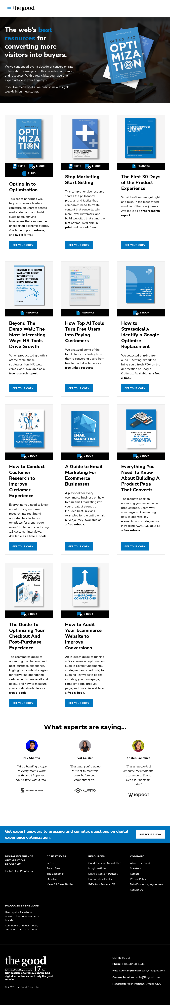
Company (137, 856)
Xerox (50, 863)
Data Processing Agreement (147, 884)
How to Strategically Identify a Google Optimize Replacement (140, 335)
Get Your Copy (22, 245)
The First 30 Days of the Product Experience (140, 183)
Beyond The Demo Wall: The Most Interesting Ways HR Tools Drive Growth (27, 335)
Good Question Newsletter (104, 863)
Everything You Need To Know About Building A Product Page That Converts (140, 478)
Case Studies (56, 856)
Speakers (135, 868)
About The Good (140, 863)
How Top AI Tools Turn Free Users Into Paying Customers (84, 332)
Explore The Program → (19, 871)
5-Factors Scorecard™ (101, 884)
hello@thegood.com (147, 977)
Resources (96, 856)
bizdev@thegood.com (152, 970)
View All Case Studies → (62, 884)
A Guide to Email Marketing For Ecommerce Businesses (83, 475)
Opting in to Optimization (23, 187)
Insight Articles (97, 868)
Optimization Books (100, 879)
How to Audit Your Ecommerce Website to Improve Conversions (83, 636)
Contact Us (136, 890)
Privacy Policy (138, 879)
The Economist (55, 874)
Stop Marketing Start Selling (82, 180)
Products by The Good (22, 905)
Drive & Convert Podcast (103, 874)
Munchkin (52, 879)
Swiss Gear (53, 868)
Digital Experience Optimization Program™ (19, 860)
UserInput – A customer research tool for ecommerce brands (22, 916)
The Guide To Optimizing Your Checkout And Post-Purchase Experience (27, 636)
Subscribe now (150, 834)
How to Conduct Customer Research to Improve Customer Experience (27, 481)
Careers (134, 874)
